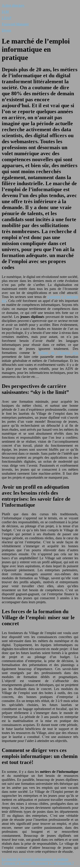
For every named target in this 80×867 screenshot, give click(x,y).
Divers (6, 30)
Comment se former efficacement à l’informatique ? (38, 863)
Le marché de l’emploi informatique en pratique (35, 859)
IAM (5, 12)
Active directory (13, 5)
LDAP (6, 18)
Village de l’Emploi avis (58, 353)
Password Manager (15, 24)
